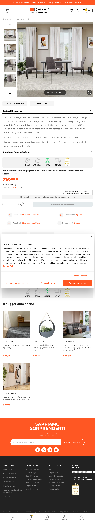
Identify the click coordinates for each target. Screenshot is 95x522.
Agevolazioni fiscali (56, 479)
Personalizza (46, 283)
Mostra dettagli (80, 276)
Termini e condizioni (57, 482)
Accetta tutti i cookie (77, 283)
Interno (10, 19)
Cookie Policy (9, 266)
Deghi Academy (32, 489)
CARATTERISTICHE (15, 103)
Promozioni (7, 496)
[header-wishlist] (71, 10)
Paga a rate (53, 473)
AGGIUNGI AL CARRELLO (62, 204)
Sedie (27, 19)
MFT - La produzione (34, 479)
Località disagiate (56, 476)
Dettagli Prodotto (12, 111)
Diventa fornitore (9, 486)
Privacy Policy (54, 486)
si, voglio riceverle (73, 442)
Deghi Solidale (31, 486)
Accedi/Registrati (9, 469)
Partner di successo (33, 482)
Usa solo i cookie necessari (17, 283)
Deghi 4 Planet (32, 476)
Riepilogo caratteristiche (16, 152)
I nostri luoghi (31, 473)
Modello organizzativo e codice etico (12, 491)
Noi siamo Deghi (9, 473)
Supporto (52, 469)
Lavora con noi (8, 482)
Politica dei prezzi (9, 478)
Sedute (19, 19)
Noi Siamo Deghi (32, 469)
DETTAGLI (42, 103)
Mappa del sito (54, 492)
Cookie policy (54, 489)
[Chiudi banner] (91, 236)
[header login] (77, 10)
